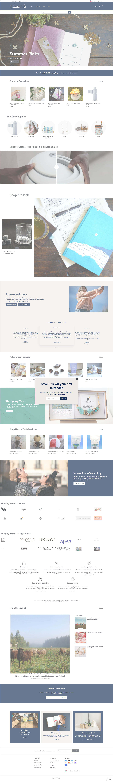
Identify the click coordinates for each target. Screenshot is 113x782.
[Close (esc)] (77, 378)
